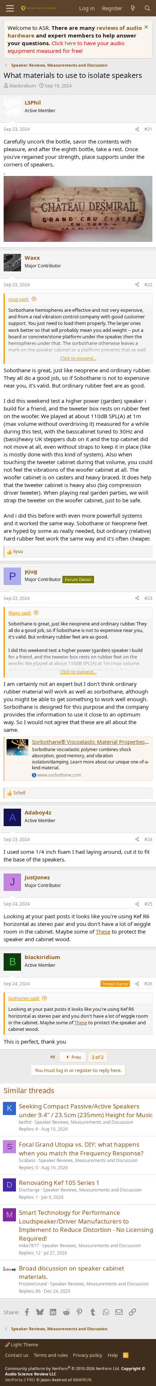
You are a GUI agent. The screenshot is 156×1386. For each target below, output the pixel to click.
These (103, 931)
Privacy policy (87, 1355)
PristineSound (33, 1284)
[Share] (137, 129)
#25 (148, 904)
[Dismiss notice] (145, 28)
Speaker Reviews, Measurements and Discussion (83, 1122)
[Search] (147, 8)
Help (113, 1355)
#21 (148, 129)
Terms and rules (51, 1355)
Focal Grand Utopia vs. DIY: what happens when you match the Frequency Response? (81, 1148)
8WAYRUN (82, 1379)
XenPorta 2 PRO (20, 1379)
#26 (148, 984)
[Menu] (10, 8)
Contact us (16, 1355)
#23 (148, 598)
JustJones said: (24, 998)
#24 (148, 839)
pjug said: (18, 299)
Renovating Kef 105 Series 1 (59, 1182)
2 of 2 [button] (97, 1057)
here (71, 43)
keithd (25, 1122)
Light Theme (24, 1344)
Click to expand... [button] (78, 358)
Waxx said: (19, 612)
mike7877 (29, 1245)
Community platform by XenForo (62, 1368)
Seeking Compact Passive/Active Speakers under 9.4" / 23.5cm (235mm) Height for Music (86, 1110)
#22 (148, 285)
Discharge (29, 1190)
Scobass (27, 1160)
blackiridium (22, 85)
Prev (75, 1057)
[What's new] (133, 8)
